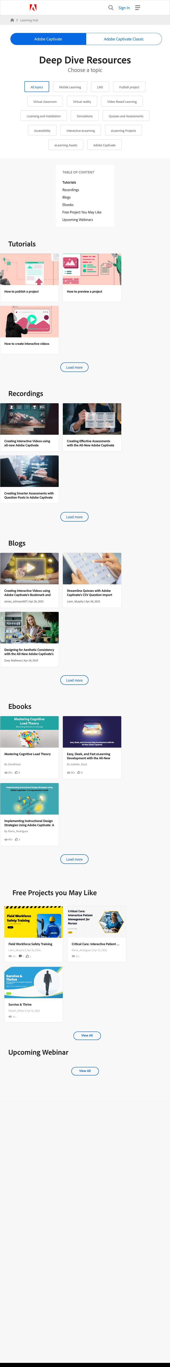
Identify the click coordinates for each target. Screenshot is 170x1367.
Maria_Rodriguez (81, 950)
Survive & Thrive (20, 1004)
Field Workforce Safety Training (30, 944)
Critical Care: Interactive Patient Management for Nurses (111, 944)
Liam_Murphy (16, 950)
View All (87, 1035)
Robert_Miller (16, 1010)
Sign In (124, 7)
